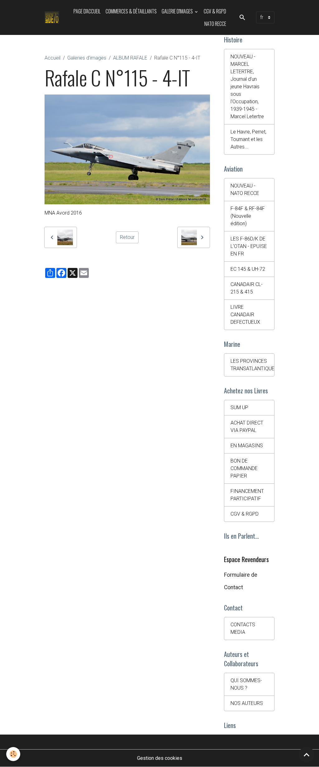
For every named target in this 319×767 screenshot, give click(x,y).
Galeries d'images (86, 58)
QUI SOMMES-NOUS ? (246, 684)
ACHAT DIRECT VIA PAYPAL (247, 426)
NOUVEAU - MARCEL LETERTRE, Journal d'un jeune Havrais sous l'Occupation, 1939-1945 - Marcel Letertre (247, 86)
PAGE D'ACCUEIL (87, 11)
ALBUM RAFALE (130, 58)
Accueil (52, 58)
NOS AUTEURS (247, 703)
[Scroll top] (306, 754)
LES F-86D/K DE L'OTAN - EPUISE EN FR (249, 246)
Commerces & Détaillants (131, 11)
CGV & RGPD (215, 11)
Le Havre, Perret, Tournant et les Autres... (248, 139)
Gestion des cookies (159, 758)
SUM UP (239, 407)
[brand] (52, 17)
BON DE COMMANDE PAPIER (244, 468)
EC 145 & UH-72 (248, 269)
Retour (127, 237)
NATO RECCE (215, 23)
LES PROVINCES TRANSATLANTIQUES (252, 364)
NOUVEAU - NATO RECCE (245, 189)
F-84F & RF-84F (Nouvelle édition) (248, 216)
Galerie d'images (178, 11)
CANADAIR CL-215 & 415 (247, 288)
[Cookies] (13, 754)
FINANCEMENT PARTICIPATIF (247, 495)
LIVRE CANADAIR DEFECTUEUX (245, 314)
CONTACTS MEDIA (243, 628)
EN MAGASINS (247, 446)
